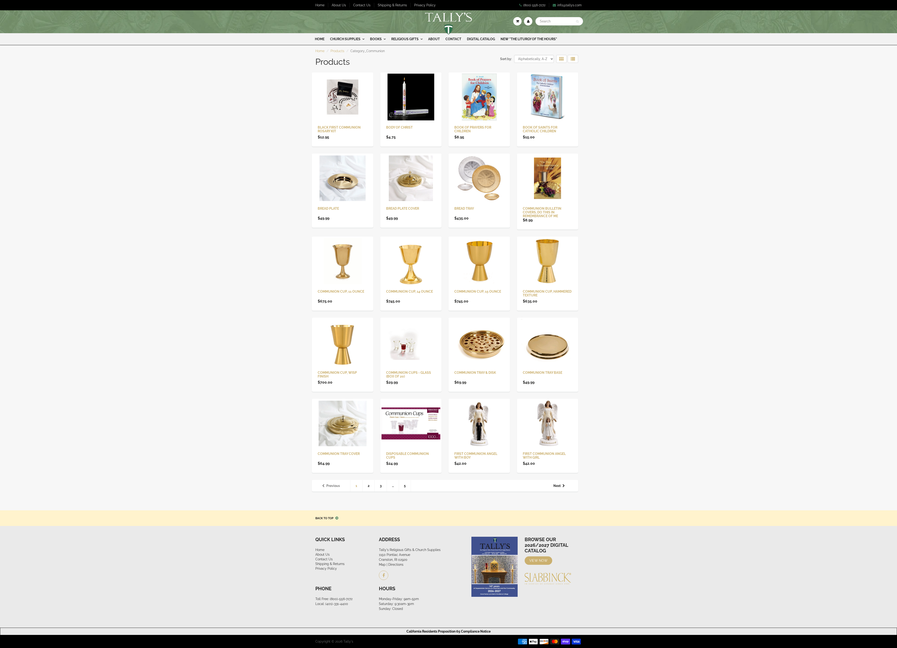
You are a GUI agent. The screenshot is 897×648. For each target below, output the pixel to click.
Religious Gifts (405, 39)
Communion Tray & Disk (475, 372)
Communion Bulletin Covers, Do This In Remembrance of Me (542, 212)
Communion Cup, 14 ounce (409, 291)
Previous (333, 486)
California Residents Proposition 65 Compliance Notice (448, 631)
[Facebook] (383, 575)
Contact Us (361, 5)
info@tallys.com (569, 5)
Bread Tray (464, 208)
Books (376, 39)
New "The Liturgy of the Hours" (529, 39)
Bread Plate (328, 208)
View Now (538, 560)
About (434, 39)
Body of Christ (399, 127)
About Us (339, 5)
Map (382, 564)
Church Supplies (345, 39)
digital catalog (481, 39)
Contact (453, 39)
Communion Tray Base (542, 372)
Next (557, 486)
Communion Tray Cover (339, 454)
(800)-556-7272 (341, 599)
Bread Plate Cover (402, 208)
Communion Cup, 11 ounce (341, 291)
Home (319, 5)
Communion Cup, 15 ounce (477, 291)
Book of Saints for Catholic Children (540, 129)
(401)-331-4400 (336, 604)
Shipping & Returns (392, 5)
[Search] (577, 21)
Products (337, 51)
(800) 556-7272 (534, 5)
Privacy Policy (425, 5)
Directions (395, 564)
